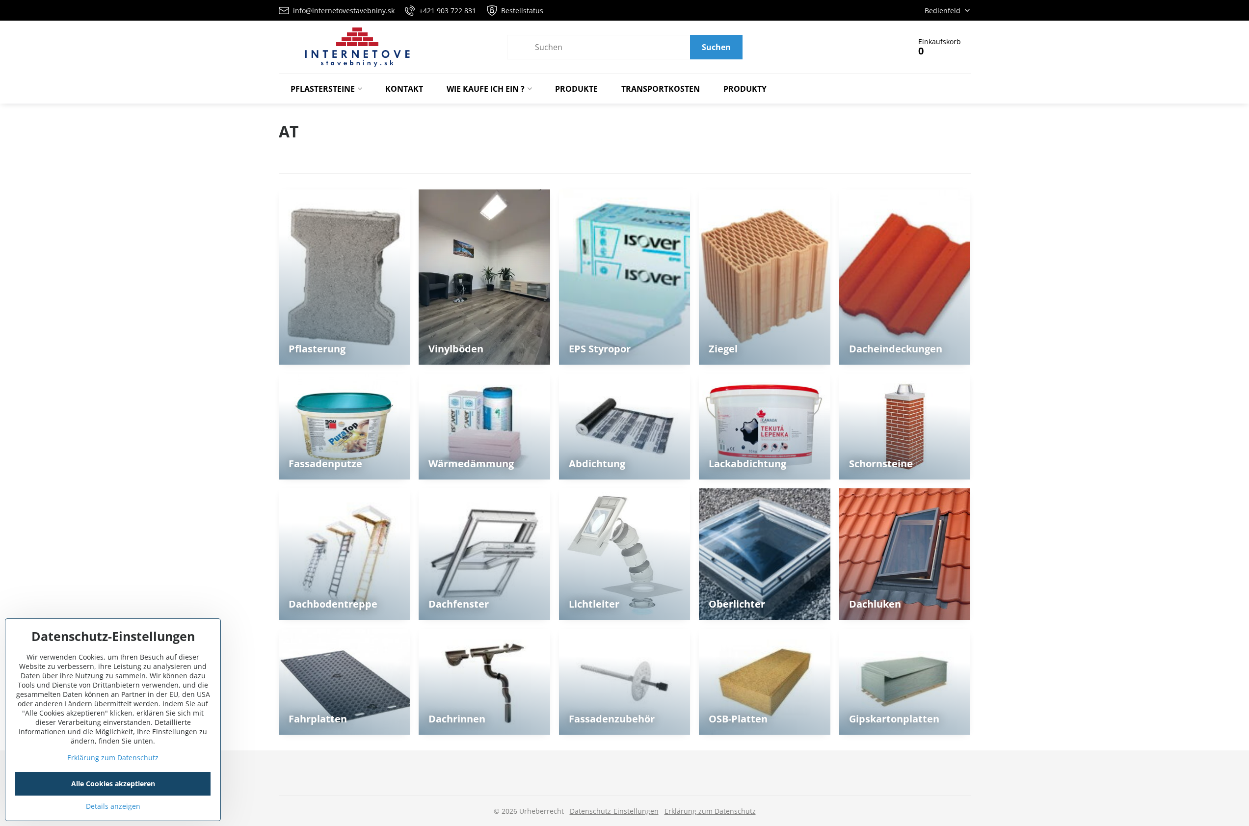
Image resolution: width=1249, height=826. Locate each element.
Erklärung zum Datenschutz (710, 811)
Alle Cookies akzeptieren (113, 783)
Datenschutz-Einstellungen (614, 811)
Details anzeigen (113, 806)
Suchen (716, 47)
